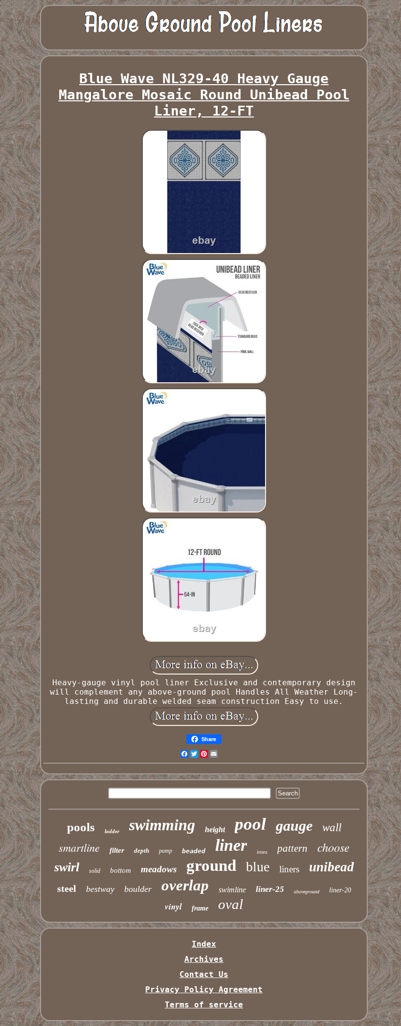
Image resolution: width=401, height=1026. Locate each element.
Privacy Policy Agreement (204, 989)
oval (230, 904)
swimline (232, 890)
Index (204, 944)
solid (94, 870)
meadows (159, 869)
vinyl (173, 906)
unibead (331, 867)
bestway (100, 889)
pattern (292, 848)
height (215, 829)
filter (117, 850)
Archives (203, 959)
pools (81, 827)
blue (257, 866)
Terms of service (204, 1004)
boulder (138, 889)
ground (211, 865)
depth (141, 850)
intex (262, 852)
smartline (79, 847)
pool (250, 824)
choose (333, 847)
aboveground (306, 891)
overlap (185, 885)
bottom (120, 870)
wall (331, 827)
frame (200, 908)
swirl (66, 867)
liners (289, 869)
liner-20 (340, 890)
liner (231, 845)
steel (66, 888)
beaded (193, 851)
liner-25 (270, 889)
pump (165, 850)
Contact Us (203, 974)
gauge (294, 825)
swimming (162, 825)
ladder (112, 831)
